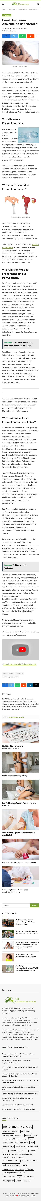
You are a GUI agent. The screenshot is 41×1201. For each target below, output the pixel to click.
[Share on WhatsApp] (22, 36)
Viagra (22, 1173)
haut (32, 1142)
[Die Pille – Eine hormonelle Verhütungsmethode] (20, 732)
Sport (24, 1165)
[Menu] (3, 3)
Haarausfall (13, 1142)
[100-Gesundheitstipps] (20, 3)
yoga (19, 1177)
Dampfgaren (19, 1135)
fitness (5, 1142)
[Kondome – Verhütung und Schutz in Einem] (20, 849)
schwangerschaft (11, 1165)
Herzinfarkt (33, 1146)
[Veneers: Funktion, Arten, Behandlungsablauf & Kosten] (8, 957)
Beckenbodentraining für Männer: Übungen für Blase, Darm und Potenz (25, 922)
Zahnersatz (28, 1176)
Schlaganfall (32, 1161)
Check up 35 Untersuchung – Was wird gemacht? (18, 1109)
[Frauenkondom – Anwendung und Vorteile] (20, 53)
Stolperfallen (19, 1169)
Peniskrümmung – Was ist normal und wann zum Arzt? (20, 1094)
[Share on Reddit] (30, 36)
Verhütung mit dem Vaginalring (14, 776)
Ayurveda (15, 1131)
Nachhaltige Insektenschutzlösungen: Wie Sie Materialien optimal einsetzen (27, 968)
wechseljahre (9, 1177)
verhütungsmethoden (10, 677)
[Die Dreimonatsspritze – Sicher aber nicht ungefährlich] (20, 819)
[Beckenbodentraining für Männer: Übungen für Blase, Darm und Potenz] (8, 923)
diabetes (28, 1135)
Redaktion (8, 28)
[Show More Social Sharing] (37, 36)
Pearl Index (19, 673)
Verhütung (7, 15)
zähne (18, 1181)
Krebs (32, 1151)
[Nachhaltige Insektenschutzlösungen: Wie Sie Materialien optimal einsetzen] (8, 969)
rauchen (20, 1157)
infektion (5, 1151)
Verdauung (29, 1169)
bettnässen (26, 1131)
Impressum (34, 1193)
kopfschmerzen (23, 1151)
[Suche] (38, 3)
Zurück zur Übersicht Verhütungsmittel (19, 664)
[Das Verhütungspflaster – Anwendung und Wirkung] (20, 790)
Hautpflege (8, 1146)
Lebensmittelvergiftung (10, 1154)
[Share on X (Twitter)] (14, 36)
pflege (14, 1157)
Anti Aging (26, 1127)
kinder (13, 1150)
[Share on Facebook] (6, 36)
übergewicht (27, 1181)
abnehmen (10, 1126)
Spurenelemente (8, 1169)
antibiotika (6, 1131)
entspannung (6, 1139)
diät (35, 1135)
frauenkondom (8, 673)
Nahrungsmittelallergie (26, 1154)
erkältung (15, 1139)
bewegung (8, 1135)
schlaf (22, 1161)
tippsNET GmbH (31, 1195)
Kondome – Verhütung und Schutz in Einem (19, 863)
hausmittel (24, 1142)
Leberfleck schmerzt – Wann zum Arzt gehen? (17, 1105)
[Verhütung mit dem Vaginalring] (20, 762)
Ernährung (23, 1139)
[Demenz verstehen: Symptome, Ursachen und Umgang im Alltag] (8, 934)
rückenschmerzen (11, 1161)
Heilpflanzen (20, 1147)
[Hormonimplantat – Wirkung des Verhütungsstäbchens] (20, 876)
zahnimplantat (8, 1181)
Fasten (30, 1139)
